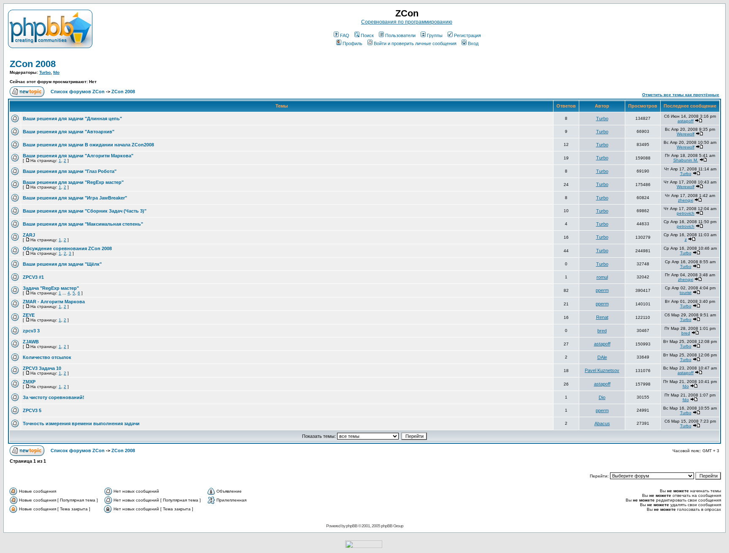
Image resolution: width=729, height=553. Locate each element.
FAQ (344, 35)
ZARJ (29, 234)
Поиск (367, 35)
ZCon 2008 (33, 64)
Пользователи (400, 35)
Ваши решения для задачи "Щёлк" (62, 264)
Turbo (45, 72)
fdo (56, 72)
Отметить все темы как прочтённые (680, 94)
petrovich (685, 213)
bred (602, 330)
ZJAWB (31, 341)
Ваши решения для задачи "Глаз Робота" (69, 171)
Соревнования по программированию (406, 22)
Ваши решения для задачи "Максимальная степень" (83, 224)
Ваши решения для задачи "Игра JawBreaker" (75, 197)
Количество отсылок (47, 357)
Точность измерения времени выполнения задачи (81, 423)
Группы (435, 35)
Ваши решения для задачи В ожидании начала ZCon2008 (88, 144)
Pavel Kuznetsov (602, 370)
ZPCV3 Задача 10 (42, 368)
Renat (602, 317)
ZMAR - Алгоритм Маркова (54, 301)
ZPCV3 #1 (33, 277)
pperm (602, 290)
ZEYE (29, 315)
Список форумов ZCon (78, 91)
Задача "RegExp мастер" (51, 288)
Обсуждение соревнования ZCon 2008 (67, 248)
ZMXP (29, 381)
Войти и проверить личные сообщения (415, 43)
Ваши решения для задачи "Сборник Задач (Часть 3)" (84, 210)
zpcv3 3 (31, 330)
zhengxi (685, 200)
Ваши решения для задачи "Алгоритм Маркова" (78, 155)
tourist (685, 292)
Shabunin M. (685, 160)
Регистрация (467, 35)
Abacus (602, 423)
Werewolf (685, 134)
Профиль (352, 43)
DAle (602, 357)
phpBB (351, 525)
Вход (473, 43)
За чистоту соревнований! (53, 397)
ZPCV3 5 (32, 410)
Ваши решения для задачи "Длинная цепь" (72, 118)
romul (602, 277)
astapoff (686, 121)
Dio (602, 397)
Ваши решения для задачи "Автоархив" (68, 131)
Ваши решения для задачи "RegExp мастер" (73, 182)
